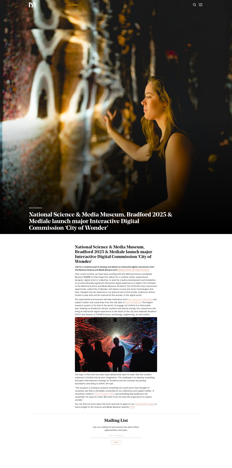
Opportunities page (144, 404)
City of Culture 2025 (104, 394)
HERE (132, 407)
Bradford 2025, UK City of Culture (133, 270)
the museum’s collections (140, 299)
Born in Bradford (133, 302)
